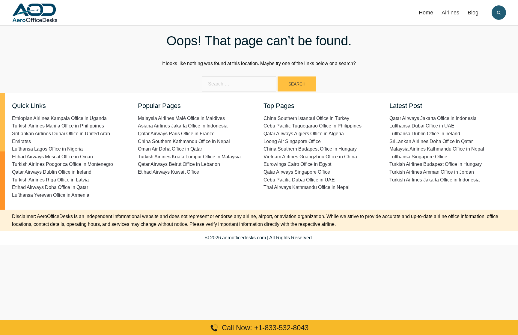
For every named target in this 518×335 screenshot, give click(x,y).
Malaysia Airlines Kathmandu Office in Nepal (436, 148)
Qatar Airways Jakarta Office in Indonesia (433, 118)
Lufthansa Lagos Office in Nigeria (47, 148)
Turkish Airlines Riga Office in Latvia (50, 179)
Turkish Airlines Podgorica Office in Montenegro (62, 164)
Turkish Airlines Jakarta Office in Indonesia (434, 179)
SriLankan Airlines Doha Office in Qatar (431, 141)
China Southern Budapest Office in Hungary (310, 148)
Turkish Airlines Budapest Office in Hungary (435, 164)
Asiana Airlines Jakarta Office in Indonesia (183, 125)
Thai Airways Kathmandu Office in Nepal (306, 187)
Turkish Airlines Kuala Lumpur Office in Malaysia (189, 156)
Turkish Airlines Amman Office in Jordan (431, 172)
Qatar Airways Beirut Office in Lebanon (179, 164)
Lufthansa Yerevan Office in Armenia (50, 195)
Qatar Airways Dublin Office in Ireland (51, 172)
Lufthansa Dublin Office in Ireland (424, 133)
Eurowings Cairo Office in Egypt (297, 164)
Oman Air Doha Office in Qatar (170, 148)
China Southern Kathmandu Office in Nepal (184, 141)
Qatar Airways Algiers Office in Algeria (303, 133)
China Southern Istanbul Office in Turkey (306, 118)
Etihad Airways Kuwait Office (168, 172)
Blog (473, 13)
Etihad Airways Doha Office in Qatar (50, 187)
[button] (499, 12)
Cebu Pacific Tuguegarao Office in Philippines (312, 125)
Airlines (450, 13)
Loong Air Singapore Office (292, 141)
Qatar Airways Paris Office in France (176, 133)
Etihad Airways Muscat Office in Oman (52, 156)
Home (426, 13)
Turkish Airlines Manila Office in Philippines (58, 125)
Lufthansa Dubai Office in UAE (421, 125)
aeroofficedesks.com (244, 237)
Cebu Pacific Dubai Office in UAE (299, 179)
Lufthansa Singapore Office (418, 156)
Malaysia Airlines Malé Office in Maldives (181, 118)
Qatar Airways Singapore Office (296, 172)
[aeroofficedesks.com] (35, 12)
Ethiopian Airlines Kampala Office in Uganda (59, 118)
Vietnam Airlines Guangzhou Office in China (310, 156)
